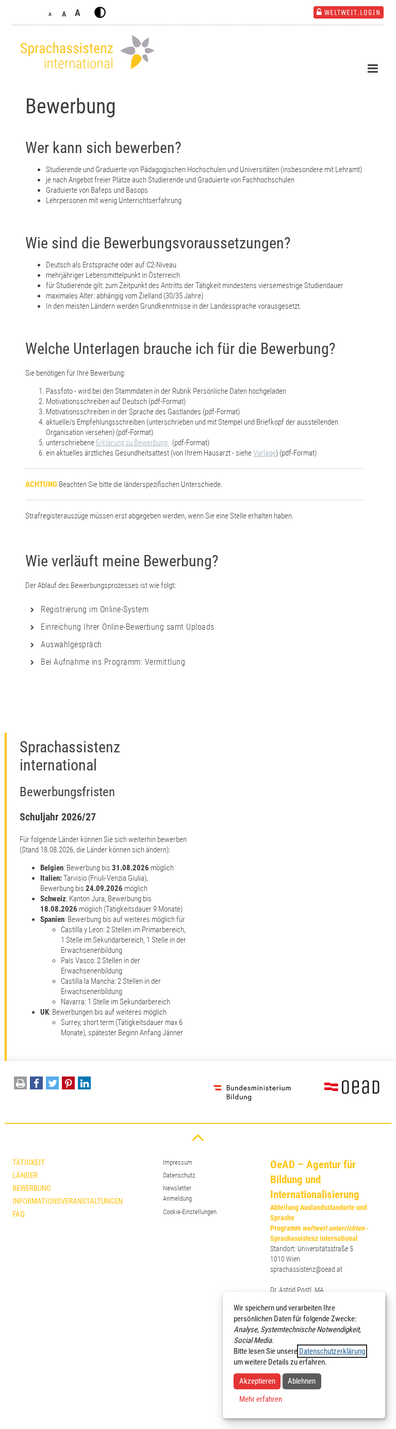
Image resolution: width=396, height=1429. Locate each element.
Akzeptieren (257, 1381)
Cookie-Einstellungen (190, 1212)
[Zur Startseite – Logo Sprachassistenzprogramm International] (84, 52)
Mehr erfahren (260, 1399)
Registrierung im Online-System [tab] (94, 609)
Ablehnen (302, 1381)
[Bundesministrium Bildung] (252, 1092)
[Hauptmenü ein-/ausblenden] (373, 68)
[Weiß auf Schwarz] (100, 12)
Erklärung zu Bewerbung (132, 442)
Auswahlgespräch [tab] (71, 644)
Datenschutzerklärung (332, 1351)
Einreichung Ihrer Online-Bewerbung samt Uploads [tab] (127, 627)
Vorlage (264, 453)
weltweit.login (352, 12)
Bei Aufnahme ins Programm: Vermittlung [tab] (113, 662)
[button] (36, 1086)
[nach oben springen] (198, 1137)
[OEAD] (340, 1092)
